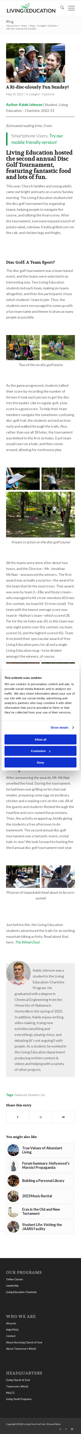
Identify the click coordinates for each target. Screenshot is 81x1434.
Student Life (36, 1095)
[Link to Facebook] (66, 1429)
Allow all (40, 739)
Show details (59, 727)
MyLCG (10, 1392)
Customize (38, 751)
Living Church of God (18, 1380)
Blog (10, 21)
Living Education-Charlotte (21, 1292)
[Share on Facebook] (17, 1117)
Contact (10, 1335)
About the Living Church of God (24, 1342)
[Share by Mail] (63, 1117)
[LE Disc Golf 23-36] (35, 63)
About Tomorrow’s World (21, 1348)
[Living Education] (33, 8)
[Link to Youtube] (72, 1429)
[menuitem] (60, 8)
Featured (21, 1095)
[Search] (60, 8)
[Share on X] (40, 1117)
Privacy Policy (54, 1424)
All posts (11, 1323)
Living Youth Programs (19, 1399)
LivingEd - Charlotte (41, 94)
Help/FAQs (12, 1329)
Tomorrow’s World (17, 1386)
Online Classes (14, 1279)
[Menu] (69, 8)
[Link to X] (60, 1429)
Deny (40, 762)
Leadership (12, 1285)
